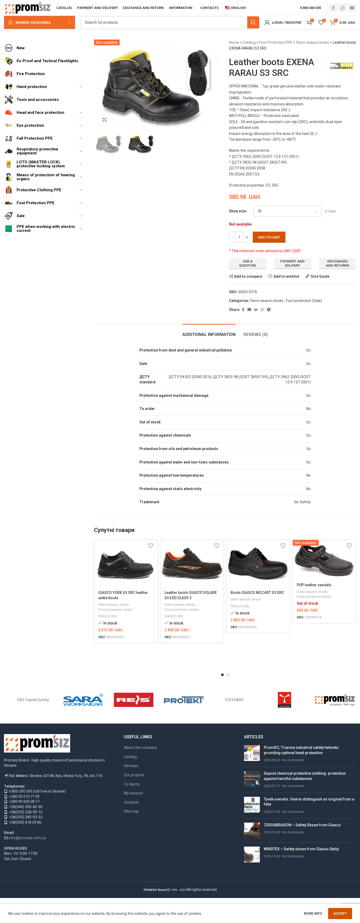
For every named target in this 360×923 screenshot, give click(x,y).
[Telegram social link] (268, 309)
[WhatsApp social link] (262, 309)
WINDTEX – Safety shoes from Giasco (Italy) (301, 849)
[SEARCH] (253, 22)
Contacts (131, 802)
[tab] (209, 332)
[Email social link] (249, 309)
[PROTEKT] (184, 700)
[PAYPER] (284, 700)
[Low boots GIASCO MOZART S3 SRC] (258, 563)
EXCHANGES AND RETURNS (337, 263)
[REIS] (134, 700)
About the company (140, 747)
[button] (222, 674)
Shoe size (237, 211)
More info (313, 913)
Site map (131, 811)
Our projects (134, 775)
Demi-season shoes (312, 42)
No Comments (293, 760)
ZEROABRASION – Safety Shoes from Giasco (302, 825)
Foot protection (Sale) (304, 301)
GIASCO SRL (108, 616)
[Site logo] (27, 8)
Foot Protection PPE (276, 42)
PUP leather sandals (314, 585)
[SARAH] (83, 700)
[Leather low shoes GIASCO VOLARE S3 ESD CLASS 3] (191, 563)
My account (133, 793)
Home (234, 42)
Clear (332, 211)
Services (131, 766)
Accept (340, 913)
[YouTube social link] (352, 8)
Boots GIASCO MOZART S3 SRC (257, 592)
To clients (132, 784)
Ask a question (247, 263)
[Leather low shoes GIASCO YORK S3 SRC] (125, 563)
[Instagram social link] (343, 8)
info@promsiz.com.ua (27, 838)
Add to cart (269, 237)
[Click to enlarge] (104, 119)
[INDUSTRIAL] (335, 700)
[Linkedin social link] (256, 309)
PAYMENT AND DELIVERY (292, 263)
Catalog (249, 42)
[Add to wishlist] (150, 546)
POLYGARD (234, 700)
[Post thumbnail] (252, 754)
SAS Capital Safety (33, 700)
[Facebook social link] (333, 8)
